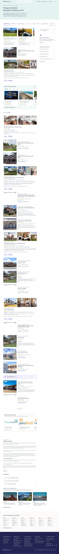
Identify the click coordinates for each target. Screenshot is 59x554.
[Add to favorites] (15, 48)
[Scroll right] (55, 24)
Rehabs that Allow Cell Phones (18, 546)
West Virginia (13, 5)
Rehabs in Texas (5, 541)
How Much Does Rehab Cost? (39, 542)
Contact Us (48, 541)
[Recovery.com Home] (7, 1)
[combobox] (24, 2)
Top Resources (37, 536)
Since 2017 (51, 39)
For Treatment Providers (50, 536)
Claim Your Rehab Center (49, 538)
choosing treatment (17, 447)
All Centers (4, 5)
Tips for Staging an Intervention (39, 541)
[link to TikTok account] (52, 545)
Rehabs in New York (6, 540)
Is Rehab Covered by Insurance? (39, 540)
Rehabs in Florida (5, 538)
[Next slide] (34, 37)
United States (8, 5)
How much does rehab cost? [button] (44, 51)
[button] (9, 25)
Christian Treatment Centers (28, 546)
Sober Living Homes (17, 541)
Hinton (9, 112)
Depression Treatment (27, 539)
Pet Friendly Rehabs (16, 545)
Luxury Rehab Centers (17, 538)
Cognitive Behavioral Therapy (18, 540)
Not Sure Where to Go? (7, 536)
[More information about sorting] (55, 25)
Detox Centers (16, 539)
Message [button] (11, 80)
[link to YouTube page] (50, 545)
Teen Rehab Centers (27, 541)
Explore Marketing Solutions (50, 539)
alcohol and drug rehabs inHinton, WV (9, 14)
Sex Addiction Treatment (28, 545)
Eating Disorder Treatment (28, 538)
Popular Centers (16, 536)
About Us (47, 540)
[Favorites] (55, 1)
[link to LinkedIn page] (48, 545)
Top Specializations (27, 536)
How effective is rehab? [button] (43, 56)
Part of (9, 178)
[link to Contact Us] (46, 545)
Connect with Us (49, 543)
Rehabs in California (6, 539)
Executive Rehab (26, 540)
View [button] (5, 80)
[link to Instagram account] (54, 545)
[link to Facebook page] (56, 545)
